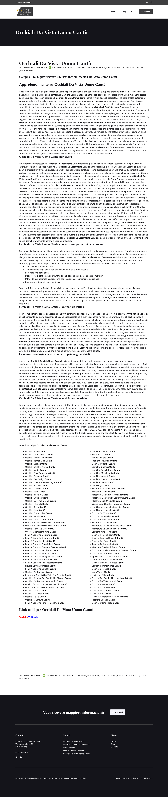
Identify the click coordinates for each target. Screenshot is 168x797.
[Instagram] (152, 2)
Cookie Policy (147, 778)
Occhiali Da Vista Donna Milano (76, 754)
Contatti (114, 747)
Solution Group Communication (72, 778)
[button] (132, 11)
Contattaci (145, 12)
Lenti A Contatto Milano (73, 751)
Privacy (134, 778)
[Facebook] (147, 2)
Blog (124, 12)
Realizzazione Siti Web (37, 778)
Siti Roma (52, 778)
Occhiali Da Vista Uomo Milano (76, 744)
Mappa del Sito (122, 778)
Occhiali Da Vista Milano (73, 741)
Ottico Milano (69, 747)
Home (113, 12)
